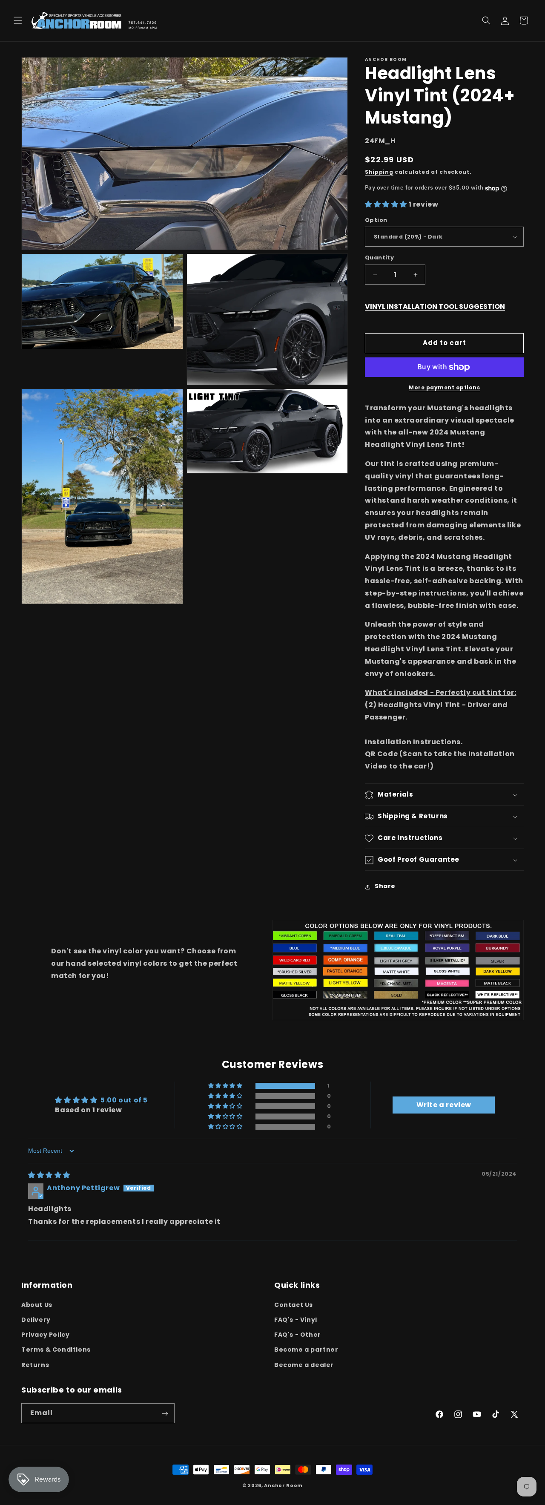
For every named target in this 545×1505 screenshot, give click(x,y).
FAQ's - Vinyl (295, 1319)
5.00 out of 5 (124, 1100)
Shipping (379, 172)
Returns (35, 1364)
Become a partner (306, 1349)
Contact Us (293, 1304)
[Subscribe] (164, 1414)
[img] (49, 1175)
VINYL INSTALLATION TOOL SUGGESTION (435, 307)
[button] (18, 20)
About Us (36, 1304)
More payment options (444, 387)
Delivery (36, 1319)
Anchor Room (283, 1485)
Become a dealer (304, 1364)
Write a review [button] (443, 1105)
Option (376, 220)
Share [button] (385, 886)
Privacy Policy (45, 1334)
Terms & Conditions (56, 1349)
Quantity (379, 258)
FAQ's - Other (297, 1334)
